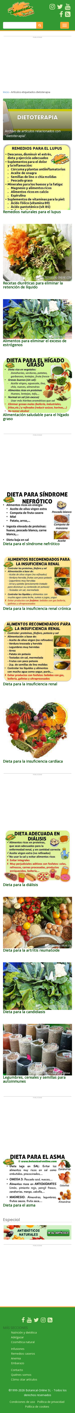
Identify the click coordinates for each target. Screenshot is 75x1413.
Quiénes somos (21, 1375)
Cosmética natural (23, 1342)
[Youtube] (29, 1321)
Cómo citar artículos (24, 1379)
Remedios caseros (23, 1353)
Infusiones (17, 1349)
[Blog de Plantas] (50, 1321)
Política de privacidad (50, 1402)
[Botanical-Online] (21, 9)
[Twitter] (36, 1321)
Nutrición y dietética (24, 1332)
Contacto (17, 1370)
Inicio (6, 92)
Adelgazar (17, 1337)
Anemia (16, 1358)
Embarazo (17, 1363)
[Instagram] (43, 1321)
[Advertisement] (37, 65)
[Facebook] (23, 1321)
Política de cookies (37, 1406)
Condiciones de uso (22, 1402)
